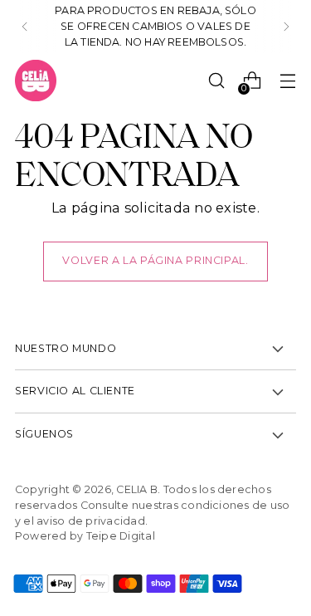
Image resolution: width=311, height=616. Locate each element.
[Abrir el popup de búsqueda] (216, 81)
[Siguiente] (286, 26)
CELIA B (137, 489)
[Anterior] (25, 26)
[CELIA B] (35, 80)
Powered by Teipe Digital (85, 536)
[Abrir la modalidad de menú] (287, 81)
